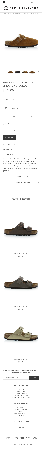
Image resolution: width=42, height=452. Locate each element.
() (34, 2)
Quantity (6, 124)
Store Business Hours (21, 413)
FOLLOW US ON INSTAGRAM (22, 397)
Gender (5, 100)
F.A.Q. (21, 411)
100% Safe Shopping (21, 395)
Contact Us (21, 415)
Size (4, 116)
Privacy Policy (21, 391)
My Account (21, 407)
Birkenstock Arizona (21, 253)
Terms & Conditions (21, 393)
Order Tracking (21, 409)
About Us (21, 389)
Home (5, 13)
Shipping (21, 425)
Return (21, 427)
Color (5, 108)
